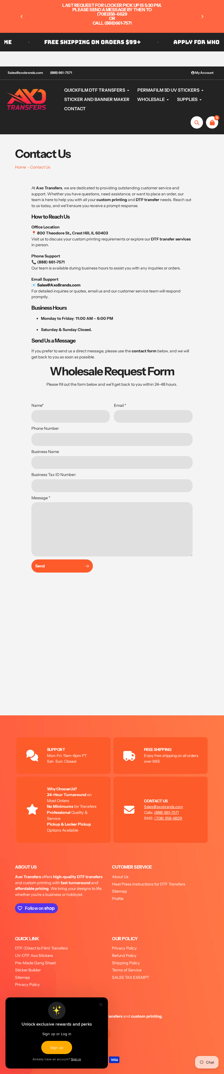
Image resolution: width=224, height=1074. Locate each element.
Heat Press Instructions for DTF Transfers (148, 884)
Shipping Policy (126, 962)
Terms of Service (127, 970)
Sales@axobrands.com (25, 73)
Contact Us (40, 167)
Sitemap (119, 891)
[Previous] (22, 16)
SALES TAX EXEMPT (130, 977)
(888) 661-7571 (61, 73)
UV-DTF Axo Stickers (34, 955)
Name (37, 405)
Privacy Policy (27, 984)
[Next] (202, 16)
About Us (120, 876)
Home (20, 167)
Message (40, 497)
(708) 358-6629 (168, 818)
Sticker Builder (28, 970)
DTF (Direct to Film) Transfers (41, 948)
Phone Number (45, 428)
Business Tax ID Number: (53, 474)
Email (120, 405)
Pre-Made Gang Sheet (35, 962)
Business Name (45, 451)
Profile (117, 898)
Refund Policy (124, 955)
